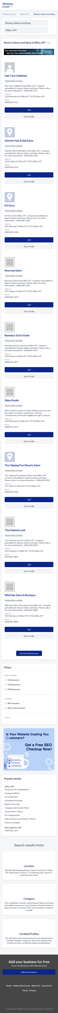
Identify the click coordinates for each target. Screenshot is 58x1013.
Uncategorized (11, 797)
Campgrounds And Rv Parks (17, 808)
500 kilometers (14, 689)
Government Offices (14, 811)
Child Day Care (11, 830)
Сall (29, 110)
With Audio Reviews (16, 708)
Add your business (29, 972)
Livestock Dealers (12, 822)
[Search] (52, 30)
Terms (25, 990)
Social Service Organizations (17, 789)
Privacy (32, 990)
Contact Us (46, 985)
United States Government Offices (20, 819)
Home (9, 985)
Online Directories (21, 985)
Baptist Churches (12, 804)
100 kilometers (14, 684)
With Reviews (13, 703)
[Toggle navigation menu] (54, 5)
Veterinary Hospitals (14, 800)
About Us (35, 985)
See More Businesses (29, 653)
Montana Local (9, 14)
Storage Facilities (12, 793)
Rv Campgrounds (12, 815)
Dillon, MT (24, 14)
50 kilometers (13, 680)
